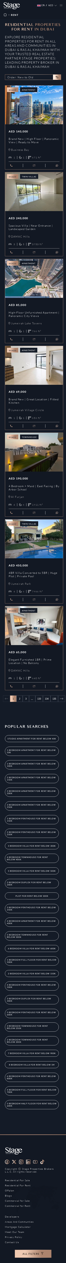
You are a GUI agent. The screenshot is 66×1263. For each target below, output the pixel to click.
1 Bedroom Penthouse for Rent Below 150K (31, 819)
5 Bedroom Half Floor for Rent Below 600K (31, 1104)
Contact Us (12, 1242)
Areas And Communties (19, 1221)
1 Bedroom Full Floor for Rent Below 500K (31, 961)
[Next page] (61, 699)
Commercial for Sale (17, 1200)
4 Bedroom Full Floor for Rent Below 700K (31, 1091)
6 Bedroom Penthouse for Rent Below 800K (31, 1077)
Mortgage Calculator (18, 1226)
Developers (12, 1216)
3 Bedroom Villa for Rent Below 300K (32, 846)
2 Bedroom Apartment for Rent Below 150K (31, 778)
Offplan (9, 1190)
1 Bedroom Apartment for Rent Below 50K (31, 751)
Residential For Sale (17, 1180)
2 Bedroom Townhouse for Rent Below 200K (27, 1041)
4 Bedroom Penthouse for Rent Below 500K (31, 986)
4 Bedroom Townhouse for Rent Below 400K (27, 858)
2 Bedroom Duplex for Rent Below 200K (29, 883)
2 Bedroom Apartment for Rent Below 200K (31, 792)
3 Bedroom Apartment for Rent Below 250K (31, 806)
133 (39, 698)
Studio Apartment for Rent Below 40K (32, 738)
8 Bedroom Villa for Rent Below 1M (32, 1065)
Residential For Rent (18, 1185)
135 (54, 698)
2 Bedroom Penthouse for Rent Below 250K (31, 833)
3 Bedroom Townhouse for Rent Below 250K (27, 1027)
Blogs (8, 1195)
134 (47, 698)
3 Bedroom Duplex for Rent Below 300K (29, 999)
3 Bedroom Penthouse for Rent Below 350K (31, 908)
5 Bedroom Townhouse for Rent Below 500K (27, 936)
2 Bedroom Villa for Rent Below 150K (32, 973)
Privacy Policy (13, 1237)
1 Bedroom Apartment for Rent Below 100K (31, 765)
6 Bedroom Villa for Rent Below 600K (32, 948)
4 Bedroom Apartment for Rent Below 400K (31, 922)
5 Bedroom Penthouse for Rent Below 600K (31, 1013)
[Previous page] (6, 699)
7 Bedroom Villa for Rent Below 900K (32, 1053)
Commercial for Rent (17, 1205)
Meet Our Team (14, 1232)
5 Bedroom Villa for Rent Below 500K (32, 871)
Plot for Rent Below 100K (31, 896)
